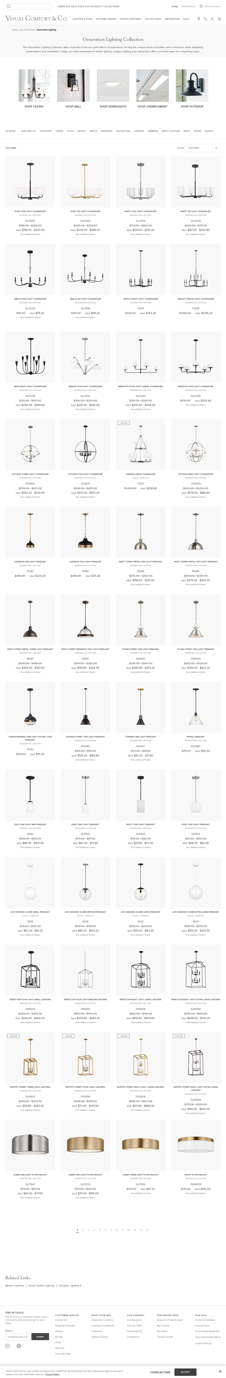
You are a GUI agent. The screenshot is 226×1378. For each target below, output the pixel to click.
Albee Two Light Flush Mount (85, 1174)
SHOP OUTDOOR (192, 106)
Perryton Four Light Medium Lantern (85, 999)
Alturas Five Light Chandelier (85, 474)
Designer (106, 130)
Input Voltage (171, 130)
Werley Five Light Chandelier (85, 386)
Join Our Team (134, 1325)
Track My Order (63, 1353)
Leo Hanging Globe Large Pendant (140, 911)
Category (46, 130)
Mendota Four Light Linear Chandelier (140, 386)
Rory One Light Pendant (196, 824)
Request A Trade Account (170, 1319)
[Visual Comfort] (38, 19)
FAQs (58, 1342)
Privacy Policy (202, 1325)
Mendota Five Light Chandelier (195, 386)
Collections (153, 18)
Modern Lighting (14, 1285)
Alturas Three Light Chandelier (30, 474)
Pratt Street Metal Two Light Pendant (196, 561)
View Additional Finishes (30, 234)
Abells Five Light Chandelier (30, 298)
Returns (59, 1331)
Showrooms (198, 18)
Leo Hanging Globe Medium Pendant (85, 911)
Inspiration (172, 18)
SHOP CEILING (34, 106)
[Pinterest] (19, 1346)
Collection (123, 130)
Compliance (133, 1336)
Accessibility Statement (207, 1331)
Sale (186, 18)
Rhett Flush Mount (196, 1174)
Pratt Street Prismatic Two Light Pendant (85, 649)
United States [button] (212, 6)
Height (82, 130)
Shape (197, 130)
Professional (189, 6)
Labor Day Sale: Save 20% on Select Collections (88, 6)
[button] (219, 18)
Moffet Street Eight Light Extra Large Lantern (196, 1088)
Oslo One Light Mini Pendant (30, 824)
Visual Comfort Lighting (41, 1285)
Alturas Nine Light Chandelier (195, 474)
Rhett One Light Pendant (140, 824)
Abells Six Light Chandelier (85, 298)
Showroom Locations (102, 1319)
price (187, 130)
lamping (139, 130)
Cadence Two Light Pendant (85, 561)
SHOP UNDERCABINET (152, 106)
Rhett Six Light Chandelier (195, 211)
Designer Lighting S (70, 1285)
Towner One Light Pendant (140, 736)
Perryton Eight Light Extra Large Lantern (195, 999)
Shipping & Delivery (65, 1325)
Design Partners (130, 18)
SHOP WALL (73, 106)
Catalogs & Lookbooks (103, 1325)
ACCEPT (185, 1372)
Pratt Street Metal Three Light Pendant (30, 649)
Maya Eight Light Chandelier (30, 386)
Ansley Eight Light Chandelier (140, 298)
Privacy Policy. (52, 1374)
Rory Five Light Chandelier (30, 211)
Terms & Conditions (205, 1319)
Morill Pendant (196, 736)
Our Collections (27, 29)
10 (128, 1230)
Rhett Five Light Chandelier (140, 211)
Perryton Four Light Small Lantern (30, 999)
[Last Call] (141, 468)
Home (15, 29)
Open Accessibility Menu (208, 1337)
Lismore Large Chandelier (140, 474)
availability (28, 130)
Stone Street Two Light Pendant (195, 649)
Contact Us (61, 1319)
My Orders (162, 1331)
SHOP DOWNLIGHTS (113, 106)
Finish (59, 130)
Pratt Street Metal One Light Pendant (140, 561)
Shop (175, 6)
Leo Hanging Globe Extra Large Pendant (196, 911)
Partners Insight (165, 1336)
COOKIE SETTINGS (160, 1372)
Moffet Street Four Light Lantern (85, 1086)
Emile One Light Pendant (85, 824)
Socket (209, 130)
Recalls (59, 1336)
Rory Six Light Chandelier (85, 211)
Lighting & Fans (82, 18)
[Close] (220, 1371)
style (70, 130)
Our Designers (134, 1319)
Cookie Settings (203, 1343)
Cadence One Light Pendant (30, 561)
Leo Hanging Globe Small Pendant (30, 911)
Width (93, 130)
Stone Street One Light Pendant (140, 649)
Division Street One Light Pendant (85, 736)
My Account (163, 1325)
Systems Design (106, 18)
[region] (113, 1372)
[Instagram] (7, 1346)
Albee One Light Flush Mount (30, 1174)
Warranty (59, 1348)
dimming (153, 130)
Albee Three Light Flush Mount (140, 1174)
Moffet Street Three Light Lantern (30, 1086)
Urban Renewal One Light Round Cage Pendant (30, 738)
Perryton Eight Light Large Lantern (140, 999)
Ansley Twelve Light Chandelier (195, 298)
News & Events (134, 1331)
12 (141, 1230)
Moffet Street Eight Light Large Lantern (140, 1086)
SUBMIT (40, 1336)
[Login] (212, 18)
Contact (205, 18)
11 (135, 1230)
